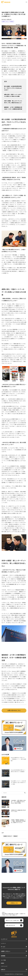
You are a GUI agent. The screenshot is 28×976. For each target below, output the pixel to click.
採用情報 (3, 956)
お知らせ (3, 969)
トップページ (3, 943)
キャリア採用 (3, 960)
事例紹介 (12, 21)
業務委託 (2, 963)
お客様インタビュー (5, 21)
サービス (3, 946)
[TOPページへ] (5, 2)
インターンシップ (4, 966)
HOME (3, 912)
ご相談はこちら (14, 903)
